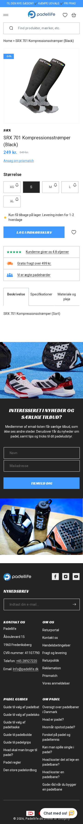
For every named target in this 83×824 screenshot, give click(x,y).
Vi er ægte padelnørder (33, 275)
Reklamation (51, 668)
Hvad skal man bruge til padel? (20, 752)
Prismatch (49, 676)
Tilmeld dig (41, 483)
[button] (5, 15)
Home (7, 41)
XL (15, 203)
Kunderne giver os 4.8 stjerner (47, 252)
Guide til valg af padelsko (21, 715)
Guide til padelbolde (17, 735)
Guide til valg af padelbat (21, 707)
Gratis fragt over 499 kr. (34, 263)
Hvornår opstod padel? (58, 727)
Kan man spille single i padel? (58, 749)
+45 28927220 (26, 661)
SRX (7, 130)
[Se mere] (65, 15)
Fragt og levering (54, 653)
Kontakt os (50, 638)
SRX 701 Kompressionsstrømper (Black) (44, 41)
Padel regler (12, 762)
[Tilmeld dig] (74, 604)
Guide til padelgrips (17, 742)
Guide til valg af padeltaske (14, 724)
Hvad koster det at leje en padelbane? (60, 762)
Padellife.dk (34, 818)
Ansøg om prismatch (18, 161)
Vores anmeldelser (56, 683)
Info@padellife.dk (26, 669)
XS (15, 189)
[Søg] (11, 28)
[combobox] (43, 28)
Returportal (50, 630)
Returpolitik (50, 660)
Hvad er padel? (53, 719)
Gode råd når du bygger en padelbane (59, 787)
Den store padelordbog (20, 770)
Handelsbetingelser (56, 645)
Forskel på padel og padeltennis (56, 737)
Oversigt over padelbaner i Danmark (60, 709)
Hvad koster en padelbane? (53, 774)
